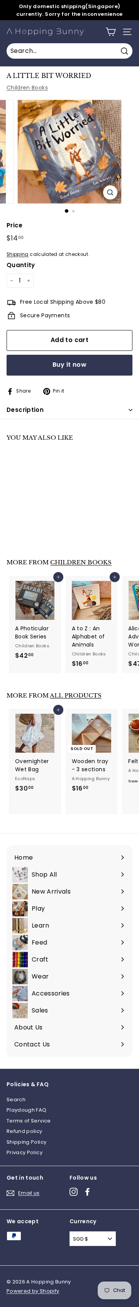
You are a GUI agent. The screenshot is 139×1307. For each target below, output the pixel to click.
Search (16, 1099)
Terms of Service (29, 1120)
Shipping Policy (26, 1142)
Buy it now (69, 364)
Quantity (21, 265)
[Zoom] (110, 192)
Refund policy (24, 1131)
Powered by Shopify (33, 1291)
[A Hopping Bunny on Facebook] (87, 1192)
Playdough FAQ (27, 1110)
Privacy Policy (24, 1152)
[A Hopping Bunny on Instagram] (74, 1192)
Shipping (18, 254)
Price (15, 225)
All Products (76, 695)
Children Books (27, 87)
